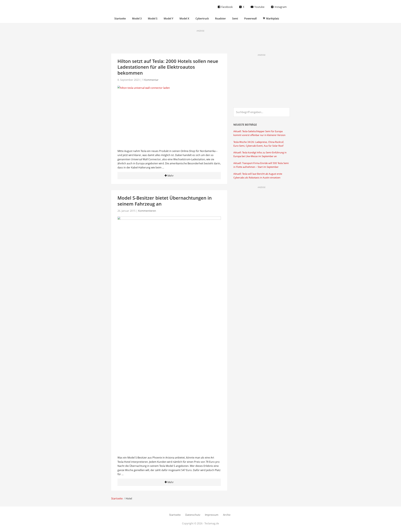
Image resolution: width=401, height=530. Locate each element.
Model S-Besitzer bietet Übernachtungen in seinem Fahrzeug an (164, 201)
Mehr (170, 175)
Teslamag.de (129, 6)
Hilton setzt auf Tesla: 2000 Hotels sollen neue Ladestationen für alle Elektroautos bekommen (167, 67)
